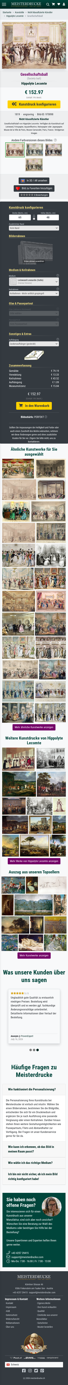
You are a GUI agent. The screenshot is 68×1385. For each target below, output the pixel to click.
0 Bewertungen (41, 195)
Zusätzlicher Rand (16, 224)
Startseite (7, 12)
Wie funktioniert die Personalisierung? (32, 1089)
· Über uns (9, 1327)
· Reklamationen (12, 1323)
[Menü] (4, 4)
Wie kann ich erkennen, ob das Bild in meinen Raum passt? (31, 1149)
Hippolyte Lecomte (15, 16)
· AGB (7, 1311)
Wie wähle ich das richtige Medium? (30, 1163)
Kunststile (19, 12)
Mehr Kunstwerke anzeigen (34, 955)
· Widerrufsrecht (12, 1319)
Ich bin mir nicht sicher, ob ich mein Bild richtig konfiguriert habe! (32, 1176)
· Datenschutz (11, 1315)
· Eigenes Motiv (43, 1303)
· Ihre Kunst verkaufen (46, 1307)
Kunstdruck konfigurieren (36, 104)
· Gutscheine (42, 1323)
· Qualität (40, 1311)
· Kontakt (9, 1303)
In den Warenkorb (36, 406)
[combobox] (34, 228)
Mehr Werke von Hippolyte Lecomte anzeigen (34, 861)
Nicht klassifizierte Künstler (40, 12)
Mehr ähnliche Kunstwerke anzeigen (34, 727)
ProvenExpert (27, 1036)
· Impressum (10, 1307)
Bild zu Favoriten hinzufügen (36, 188)
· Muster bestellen (44, 1327)
